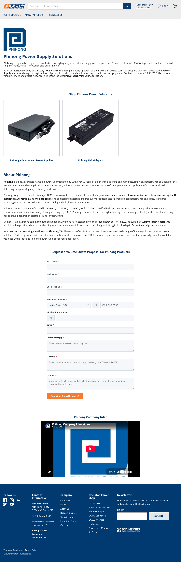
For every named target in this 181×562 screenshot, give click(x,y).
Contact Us (56, 14)
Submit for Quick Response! (65, 396)
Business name (55, 287)
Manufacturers (34, 14)
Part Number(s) (55, 337)
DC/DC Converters (97, 515)
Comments (52, 375)
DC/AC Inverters (96, 519)
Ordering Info (67, 516)
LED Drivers (94, 503)
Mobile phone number (57, 312)
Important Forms (68, 521)
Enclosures (94, 523)
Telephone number (57, 299)
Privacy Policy (31, 550)
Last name (53, 274)
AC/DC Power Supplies (99, 507)
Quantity (52, 356)
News (63, 504)
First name (53, 261)
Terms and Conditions (13, 550)
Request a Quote (68, 512)
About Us (64, 508)
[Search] (127, 6)
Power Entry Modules (99, 528)
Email (50, 325)
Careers (64, 525)
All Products (12, 14)
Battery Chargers (97, 511)
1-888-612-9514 (143, 7)
